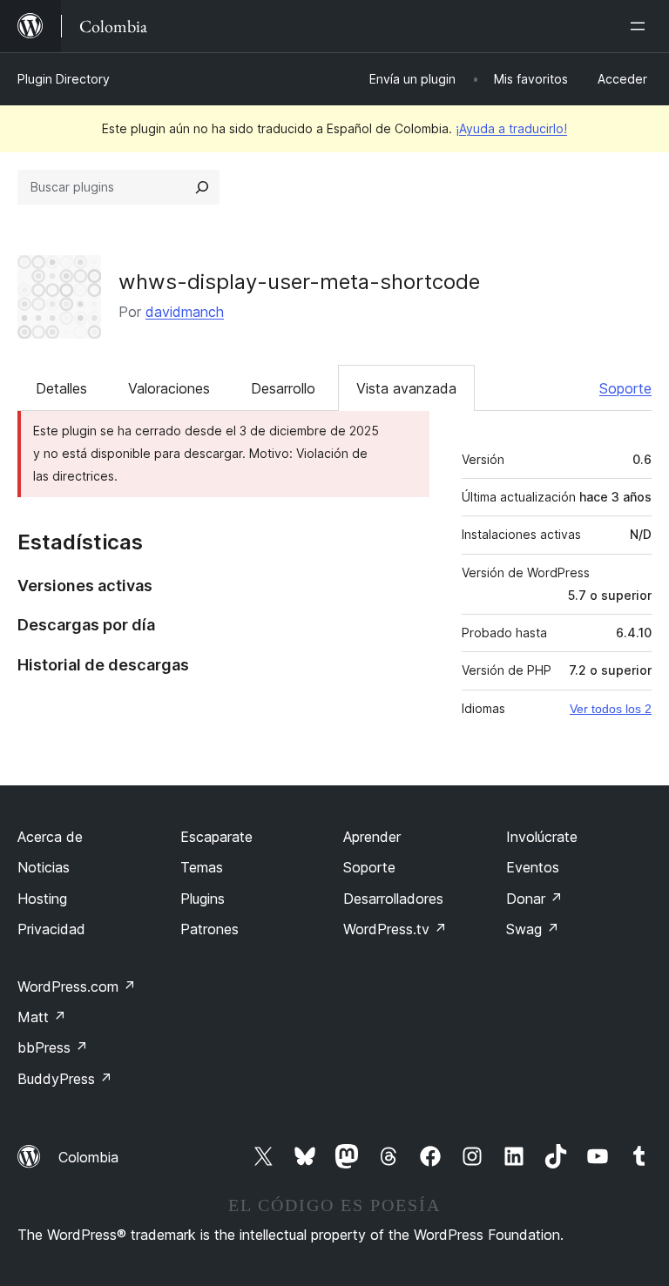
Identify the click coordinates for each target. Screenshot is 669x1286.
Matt (41, 1017)
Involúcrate (542, 836)
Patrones (209, 929)
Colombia (88, 1157)
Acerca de (50, 836)
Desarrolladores (393, 898)
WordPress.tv (395, 929)
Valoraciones (169, 388)
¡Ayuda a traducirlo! (511, 128)
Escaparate (216, 836)
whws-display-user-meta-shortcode (299, 281)
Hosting (42, 898)
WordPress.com (76, 986)
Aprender (372, 836)
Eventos (532, 867)
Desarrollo (283, 388)
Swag (532, 929)
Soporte (625, 388)
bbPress (52, 1047)
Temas (201, 867)
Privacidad (51, 929)
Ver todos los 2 (611, 709)
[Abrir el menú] (641, 26)
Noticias (43, 867)
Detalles (61, 388)
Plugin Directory (63, 78)
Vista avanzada (406, 388)
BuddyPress (64, 1078)
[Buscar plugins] (202, 187)
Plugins (202, 898)
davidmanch (184, 311)
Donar (534, 898)
